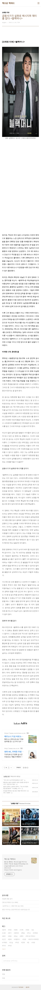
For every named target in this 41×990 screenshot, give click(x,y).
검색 (37, 961)
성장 (33, 942)
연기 (10, 933)
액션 (17, 942)
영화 (16, 930)
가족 (22, 930)
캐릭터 (17, 933)
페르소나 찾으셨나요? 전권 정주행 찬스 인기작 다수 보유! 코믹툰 (13, 740)
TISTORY (20, 987)
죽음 (23, 933)
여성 (10, 946)
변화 (10, 939)
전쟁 (23, 942)
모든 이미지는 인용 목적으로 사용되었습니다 (16, 909)
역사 (29, 933)
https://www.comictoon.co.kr (15, 733)
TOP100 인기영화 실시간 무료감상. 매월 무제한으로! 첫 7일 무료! (13, 755)
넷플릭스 (17, 939)
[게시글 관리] (11, 767)
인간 (4, 939)
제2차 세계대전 (34, 939)
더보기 (4, 949)
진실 (11, 942)
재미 (4, 936)
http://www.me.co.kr (11, 748)
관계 (4, 930)
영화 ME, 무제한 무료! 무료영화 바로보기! (13, 751)
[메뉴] (38, 3)
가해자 (5, 942)
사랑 (4, 933)
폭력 (22, 936)
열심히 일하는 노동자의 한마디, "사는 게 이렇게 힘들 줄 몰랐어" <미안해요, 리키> (15, 787)
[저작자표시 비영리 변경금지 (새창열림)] (25, 767)
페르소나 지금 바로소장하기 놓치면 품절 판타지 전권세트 (14, 736)
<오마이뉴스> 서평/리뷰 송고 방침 (12, 906)
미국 (4, 946)
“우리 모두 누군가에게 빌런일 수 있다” (13, 780)
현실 (16, 936)
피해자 (36, 933)
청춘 (10, 936)
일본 (24, 939)
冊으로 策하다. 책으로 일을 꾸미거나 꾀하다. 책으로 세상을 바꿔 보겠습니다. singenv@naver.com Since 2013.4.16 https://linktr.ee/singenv (16, 866)
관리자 (27, 987)
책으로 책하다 (8, 3)
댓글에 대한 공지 (7, 899)
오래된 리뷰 (7, 776)
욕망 (27, 930)
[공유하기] (8, 767)
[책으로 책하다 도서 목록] (10, 902)
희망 (10, 930)
